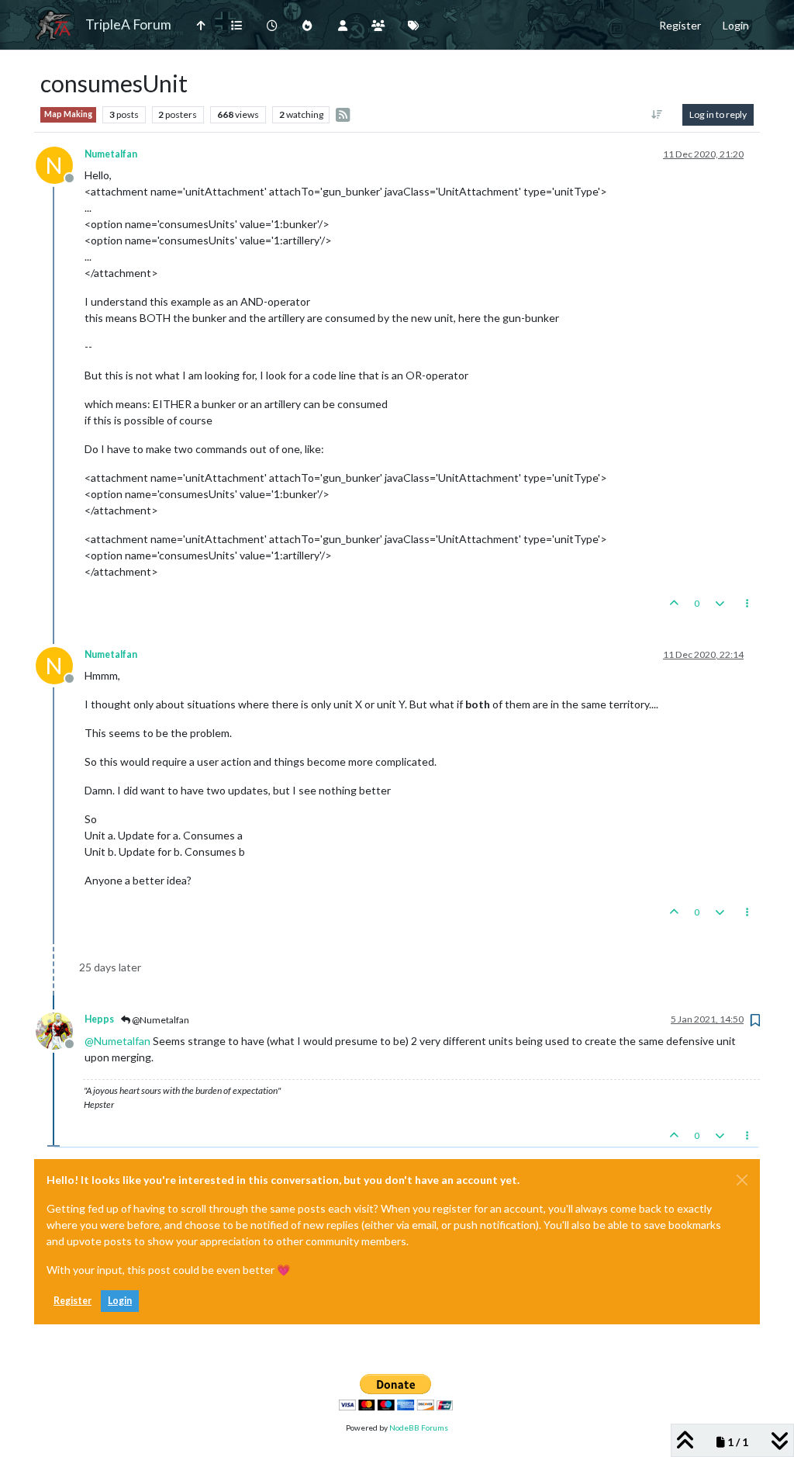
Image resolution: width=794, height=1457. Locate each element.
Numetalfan (111, 154)
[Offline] (60, 1029)
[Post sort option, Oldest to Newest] (657, 115)
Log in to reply (718, 114)
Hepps (99, 1019)
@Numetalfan (159, 1020)
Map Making (68, 114)
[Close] (742, 1180)
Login (120, 1300)
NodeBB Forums (418, 1427)
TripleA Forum (128, 24)
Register (72, 1300)
